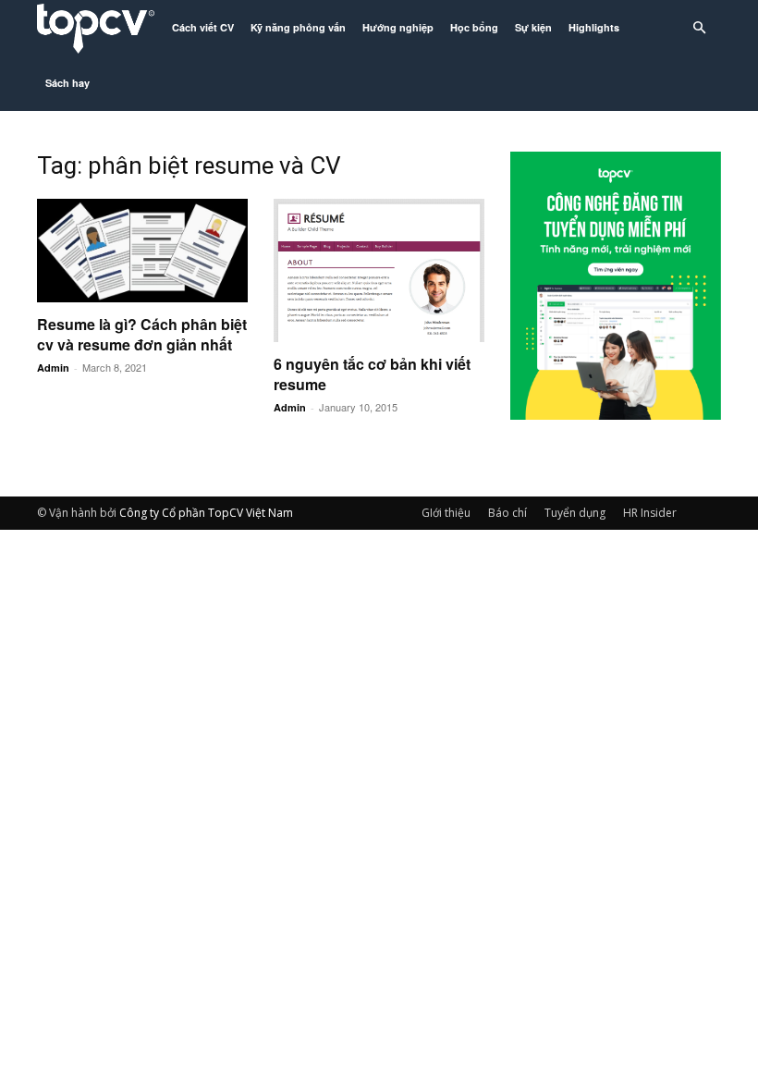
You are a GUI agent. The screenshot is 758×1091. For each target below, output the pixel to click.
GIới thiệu (446, 513)
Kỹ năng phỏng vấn (298, 27)
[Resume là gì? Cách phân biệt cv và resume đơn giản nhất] (142, 250)
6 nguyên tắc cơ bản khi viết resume (372, 374)
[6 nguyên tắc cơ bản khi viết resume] (379, 270)
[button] (699, 28)
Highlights (593, 27)
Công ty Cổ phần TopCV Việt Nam (206, 513)
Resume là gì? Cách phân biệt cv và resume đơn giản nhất (142, 334)
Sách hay (67, 83)
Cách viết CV (203, 27)
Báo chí (507, 513)
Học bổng (474, 27)
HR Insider (650, 513)
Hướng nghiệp (398, 27)
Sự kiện (533, 27)
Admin (53, 367)
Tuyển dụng (574, 513)
